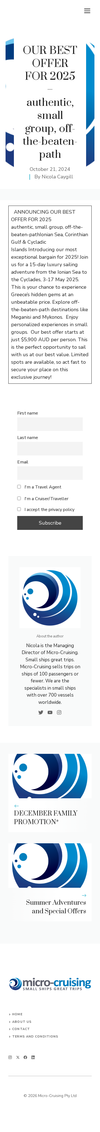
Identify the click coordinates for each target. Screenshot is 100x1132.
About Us (22, 1022)
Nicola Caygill (57, 176)
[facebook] (25, 1057)
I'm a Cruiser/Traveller (45, 499)
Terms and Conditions (35, 1036)
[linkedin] (33, 1057)
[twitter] (18, 1057)
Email (22, 462)
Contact (21, 1029)
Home (17, 1014)
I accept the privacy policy (49, 510)
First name (27, 413)
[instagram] (10, 1057)
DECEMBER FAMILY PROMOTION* (46, 817)
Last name (27, 438)
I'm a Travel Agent (42, 487)
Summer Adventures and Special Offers (56, 907)
